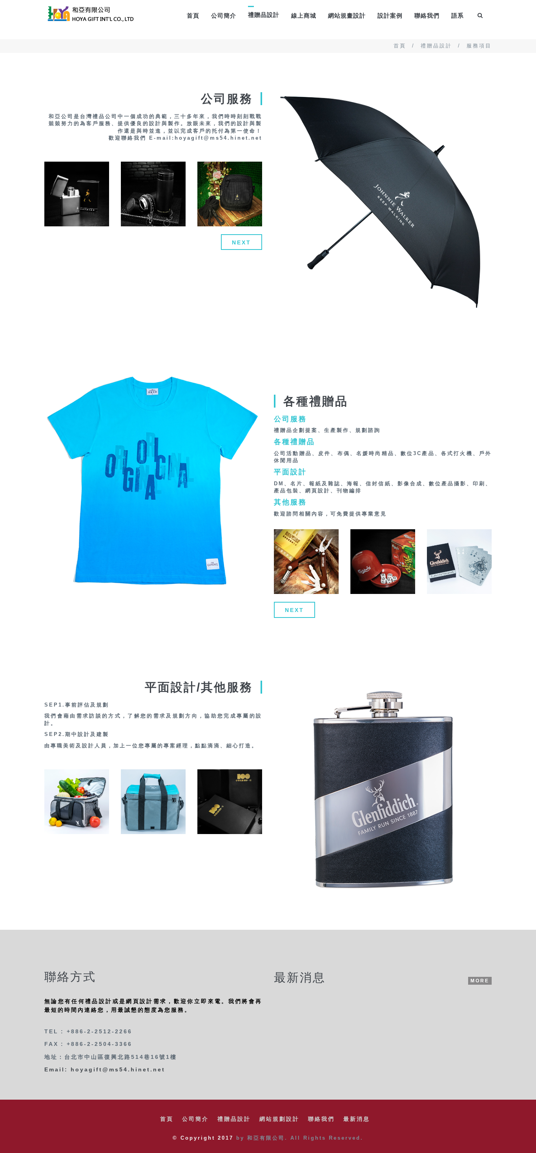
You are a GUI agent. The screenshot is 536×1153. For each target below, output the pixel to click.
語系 (457, 15)
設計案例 (390, 15)
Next (241, 242)
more (479, 981)
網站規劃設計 (279, 1119)
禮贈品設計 (436, 46)
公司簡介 (223, 15)
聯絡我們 (426, 15)
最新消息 (356, 1119)
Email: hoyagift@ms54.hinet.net (104, 1069)
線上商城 (303, 15)
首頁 (193, 15)
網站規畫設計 (347, 15)
